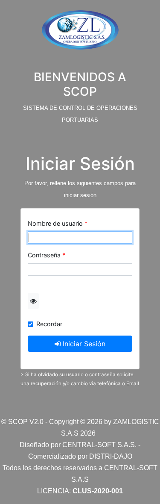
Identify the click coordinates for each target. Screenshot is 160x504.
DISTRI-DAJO (110, 456)
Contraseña (44, 255)
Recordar (49, 323)
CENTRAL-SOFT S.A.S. (99, 444)
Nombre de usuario (55, 223)
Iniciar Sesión (83, 343)
